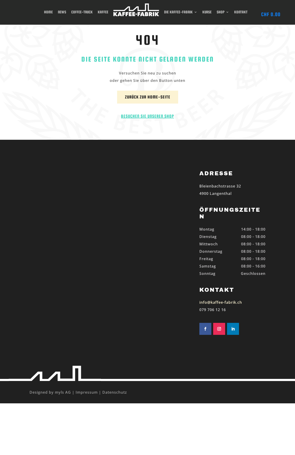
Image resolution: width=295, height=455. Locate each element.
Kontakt (241, 12)
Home (48, 12)
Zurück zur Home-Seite (147, 97)
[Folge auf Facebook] (205, 329)
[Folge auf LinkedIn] (233, 329)
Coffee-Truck (82, 12)
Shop (220, 12)
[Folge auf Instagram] (219, 329)
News (62, 12)
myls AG (62, 392)
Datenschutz (114, 392)
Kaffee (103, 12)
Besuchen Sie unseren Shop (147, 116)
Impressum (87, 392)
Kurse (207, 12)
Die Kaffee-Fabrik (178, 12)
